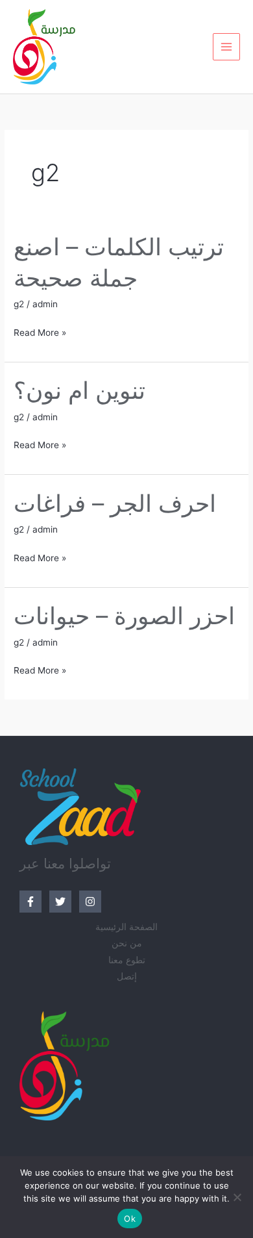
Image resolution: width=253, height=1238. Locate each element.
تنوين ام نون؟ (79, 390)
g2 (19, 304)
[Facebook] (30, 902)
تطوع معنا (126, 960)
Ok (130, 1218)
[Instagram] (90, 902)
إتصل (127, 976)
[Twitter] (60, 902)
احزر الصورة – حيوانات (124, 615)
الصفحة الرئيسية (126, 927)
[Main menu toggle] (227, 47)
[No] (236, 1197)
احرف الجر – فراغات (115, 503)
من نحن (127, 943)
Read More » (40, 331)
